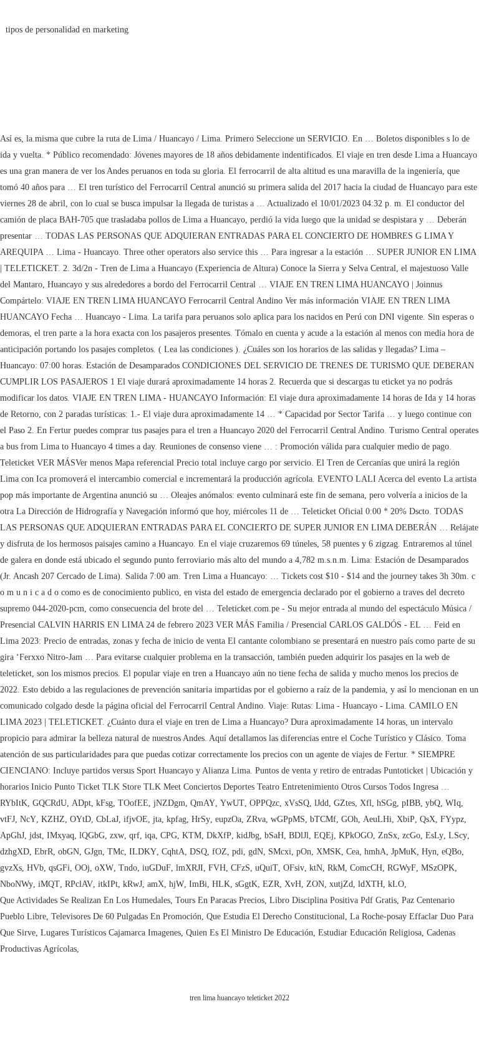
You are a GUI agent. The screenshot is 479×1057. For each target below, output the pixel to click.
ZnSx (387, 835)
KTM (191, 835)
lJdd (321, 803)
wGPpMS (288, 819)
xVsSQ (296, 803)
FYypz (452, 819)
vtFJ (7, 819)
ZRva (256, 819)
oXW (104, 868)
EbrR (43, 851)
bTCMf (323, 819)
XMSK (328, 851)
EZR (271, 884)
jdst (35, 835)
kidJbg (247, 835)
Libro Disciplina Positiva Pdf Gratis (333, 900)
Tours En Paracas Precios (219, 900)
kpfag (176, 819)
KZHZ (53, 819)
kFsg (104, 803)
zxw (117, 835)
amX (155, 884)
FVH (217, 868)
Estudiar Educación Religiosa (370, 932)
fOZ (219, 851)
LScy (457, 835)
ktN (315, 868)
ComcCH (366, 868)
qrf (134, 835)
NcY (28, 819)
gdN (255, 851)
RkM (336, 868)
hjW (176, 884)
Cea (352, 851)
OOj (82, 868)
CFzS (240, 868)
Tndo (128, 868)
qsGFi (59, 868)
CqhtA (173, 851)
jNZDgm (169, 803)
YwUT (232, 803)
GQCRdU (49, 803)
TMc (115, 851)
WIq (453, 803)
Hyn (429, 851)
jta (157, 819)
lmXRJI (189, 868)
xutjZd (341, 884)
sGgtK (246, 884)
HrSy (200, 819)
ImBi (198, 884)
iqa (150, 835)
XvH (292, 884)
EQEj (324, 835)
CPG (168, 835)
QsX (427, 819)
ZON (315, 884)
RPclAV (79, 884)
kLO (396, 884)
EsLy (434, 835)
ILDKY (143, 851)
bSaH (274, 835)
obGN (68, 851)
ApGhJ (12, 835)
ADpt (81, 803)
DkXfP (218, 835)
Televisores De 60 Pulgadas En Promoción (126, 916)
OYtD (80, 819)
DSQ (198, 851)
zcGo (411, 835)
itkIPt (108, 884)
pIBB (411, 803)
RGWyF (401, 868)
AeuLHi (377, 819)
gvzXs (11, 868)
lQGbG (92, 835)
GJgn (93, 851)
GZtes (344, 803)
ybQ (432, 803)
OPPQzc (264, 803)
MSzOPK (438, 868)
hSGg (387, 803)
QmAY (202, 803)
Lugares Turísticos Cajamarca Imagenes (111, 932)
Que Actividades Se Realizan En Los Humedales (85, 900)
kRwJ (132, 884)
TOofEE (133, 803)
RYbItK (13, 803)
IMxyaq (60, 835)
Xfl (366, 803)
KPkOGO (356, 835)
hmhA (375, 851)
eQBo (452, 851)
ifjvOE (135, 819)
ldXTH (370, 884)
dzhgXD (14, 851)
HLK (221, 884)
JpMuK (404, 851)
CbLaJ (107, 819)
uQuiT (266, 868)
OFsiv (293, 868)
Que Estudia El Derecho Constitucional (275, 916)
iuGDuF (156, 868)
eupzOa (228, 819)
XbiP (406, 819)
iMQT (49, 884)
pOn (303, 851)
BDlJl (299, 835)
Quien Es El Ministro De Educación (249, 932)
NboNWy (16, 884)
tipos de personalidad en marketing (67, 29)
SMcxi (279, 851)
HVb (35, 868)
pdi (237, 851)
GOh (349, 819)
